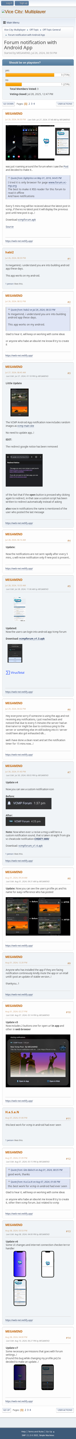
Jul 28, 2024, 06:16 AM (15, 539)
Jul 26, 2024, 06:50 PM (15, 119)
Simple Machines (46, 1435)
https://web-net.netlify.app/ (19, 241)
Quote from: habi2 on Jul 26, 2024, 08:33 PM (33, 309)
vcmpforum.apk (27, 219)
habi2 (9, 252)
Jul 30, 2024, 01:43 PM (15, 771)
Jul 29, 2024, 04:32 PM (15, 708)
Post (65, 166)
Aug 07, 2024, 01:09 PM (16, 1158)
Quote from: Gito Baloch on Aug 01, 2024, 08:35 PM (36, 1170)
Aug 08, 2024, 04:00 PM (16, 1337)
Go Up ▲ (50, 1431)
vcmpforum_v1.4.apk (30, 845)
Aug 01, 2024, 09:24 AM (16, 877)
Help (23, 1431)
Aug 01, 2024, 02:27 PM (16, 1011)
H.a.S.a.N (12, 1112)
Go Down (8, 103)
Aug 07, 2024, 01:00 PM (16, 1117)
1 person (9, 283)
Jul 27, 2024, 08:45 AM (15, 372)
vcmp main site (25, 425)
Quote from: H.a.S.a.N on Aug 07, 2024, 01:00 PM (35, 1181)
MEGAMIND (14, 114)
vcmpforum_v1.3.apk (32, 638)
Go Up (6, 1410)
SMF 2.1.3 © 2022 (30, 1435)
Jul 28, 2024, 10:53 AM (15, 585)
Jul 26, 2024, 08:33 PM (15, 258)
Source (10, 226)
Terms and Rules (36, 1431)
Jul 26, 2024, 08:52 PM (15, 301)
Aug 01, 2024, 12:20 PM (16, 962)
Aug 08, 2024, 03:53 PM (16, 1230)
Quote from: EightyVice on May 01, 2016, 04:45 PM (36, 178)
